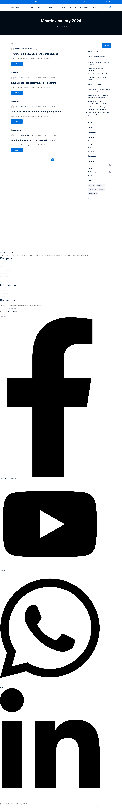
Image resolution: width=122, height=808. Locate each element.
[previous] (44, 159)
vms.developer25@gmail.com (24, 49)
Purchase (95, 806)
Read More (17, 64)
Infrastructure (61, 7)
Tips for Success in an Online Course (99, 74)
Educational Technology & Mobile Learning (33, 83)
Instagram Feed (7, 270)
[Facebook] (90, 2)
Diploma (92, 190)
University (91, 151)
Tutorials (2, 291)
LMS (101, 190)
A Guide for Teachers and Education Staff (33, 140)
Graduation (91, 141)
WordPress (93, 194)
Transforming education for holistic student (34, 54)
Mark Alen (91, 90)
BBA (91, 186)
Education (91, 137)
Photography (92, 148)
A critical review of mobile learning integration (36, 111)
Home (32, 7)
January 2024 (92, 127)
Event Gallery (84, 7)
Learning (90, 144)
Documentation (4, 293)
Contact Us (95, 7)
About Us (40, 7)
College (100, 186)
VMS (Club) (73, 7)
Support (2, 296)
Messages (50, 7)
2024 (61, 26)
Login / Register (107, 2)
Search (106, 45)
